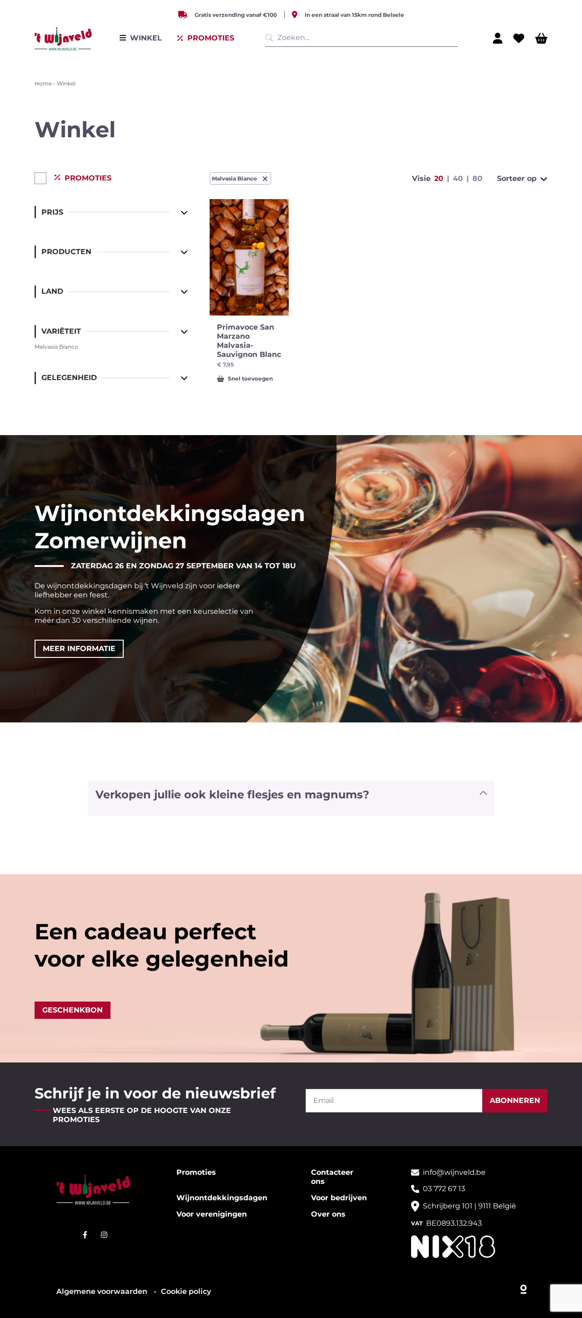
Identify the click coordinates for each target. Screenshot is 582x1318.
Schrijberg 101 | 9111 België (469, 1206)
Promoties (196, 1172)
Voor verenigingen (211, 1214)
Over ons (328, 1214)
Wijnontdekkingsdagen (221, 1197)
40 (458, 178)
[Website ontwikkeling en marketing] (524, 1287)
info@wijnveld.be (454, 1172)
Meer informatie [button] (79, 648)
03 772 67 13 (444, 1188)
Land (52, 291)
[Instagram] (104, 1234)
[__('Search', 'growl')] (271, 37)
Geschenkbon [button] (72, 1010)
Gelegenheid (69, 377)
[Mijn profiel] (497, 38)
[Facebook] (85, 1234)
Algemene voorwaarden (102, 1291)
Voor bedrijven (339, 1197)
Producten (66, 251)
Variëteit (61, 331)
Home (43, 83)
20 (438, 178)
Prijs (52, 212)
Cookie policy (186, 1291)
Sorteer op (517, 178)
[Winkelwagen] (541, 38)
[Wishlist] (518, 38)
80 (477, 178)
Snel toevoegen (250, 378)
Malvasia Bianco (234, 178)
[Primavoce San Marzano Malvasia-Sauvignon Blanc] (249, 257)
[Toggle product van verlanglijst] (276, 302)
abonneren (515, 1100)
